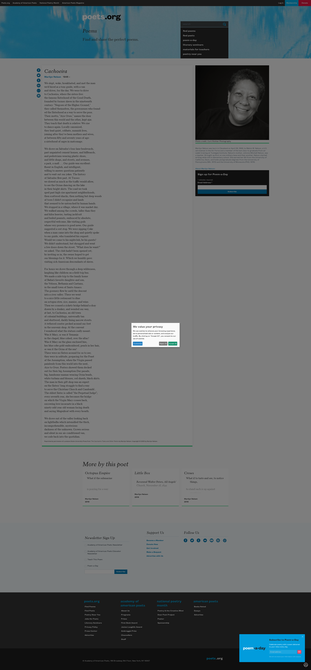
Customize (138, 343)
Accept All (173, 343)
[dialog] (155, 335)
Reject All (163, 343)
